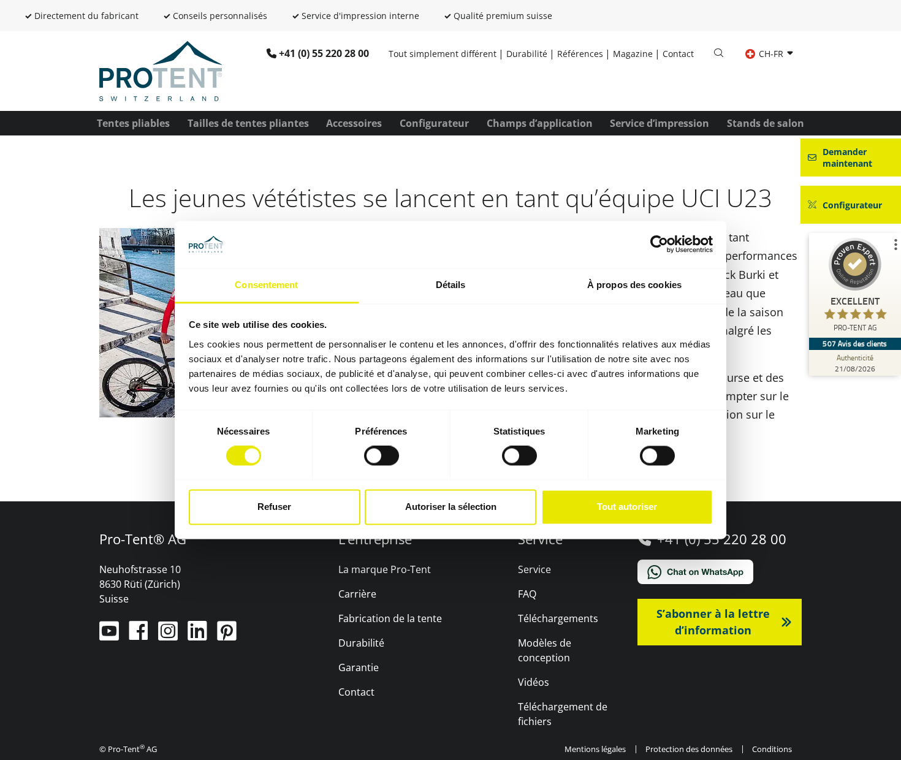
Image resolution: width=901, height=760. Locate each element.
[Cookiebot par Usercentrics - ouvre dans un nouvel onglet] (659, 244)
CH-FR (771, 53)
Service (534, 569)
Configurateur (434, 123)
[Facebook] (140, 635)
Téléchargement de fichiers (562, 714)
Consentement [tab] (266, 284)
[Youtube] (110, 635)
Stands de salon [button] (765, 123)
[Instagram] (169, 635)
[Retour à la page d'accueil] (160, 70)
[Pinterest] (227, 635)
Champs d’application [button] (540, 123)
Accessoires (354, 123)
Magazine (633, 53)
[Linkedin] (199, 635)
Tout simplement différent (442, 53)
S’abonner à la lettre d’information (713, 621)
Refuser (274, 506)
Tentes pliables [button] (133, 123)
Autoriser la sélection (450, 506)
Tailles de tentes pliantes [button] (248, 123)
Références (580, 53)
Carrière (357, 594)
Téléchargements (558, 618)
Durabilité (526, 53)
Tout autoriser (627, 506)
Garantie (358, 667)
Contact (678, 53)
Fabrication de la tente (390, 618)
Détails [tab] (451, 284)
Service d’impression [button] (659, 123)
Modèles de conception (544, 650)
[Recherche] (718, 53)
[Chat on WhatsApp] (719, 572)
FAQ (527, 594)
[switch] (381, 456)
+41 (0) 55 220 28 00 (324, 53)
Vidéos (533, 682)
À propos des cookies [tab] (634, 284)
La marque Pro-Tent (384, 569)
